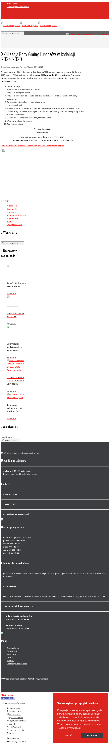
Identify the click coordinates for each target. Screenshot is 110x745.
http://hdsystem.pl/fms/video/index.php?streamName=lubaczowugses (33, 145)
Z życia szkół (12, 218)
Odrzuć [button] (68, 735)
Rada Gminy (12, 654)
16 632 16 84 (12, 3)
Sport (9, 221)
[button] (69, 728)
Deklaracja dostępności (17, 663)
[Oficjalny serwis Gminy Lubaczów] (29, 25)
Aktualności (12, 205)
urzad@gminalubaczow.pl (18, 6)
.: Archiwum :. (6, 437)
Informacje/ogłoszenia (16, 215)
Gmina (10, 657)
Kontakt (10, 660)
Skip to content (7, 695)
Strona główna (13, 648)
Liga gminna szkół (14, 224)
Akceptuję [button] (92, 735)
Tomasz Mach (26, 67)
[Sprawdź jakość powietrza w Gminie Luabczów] (87, 34)
